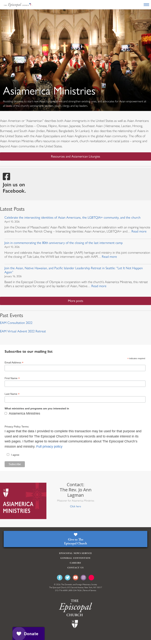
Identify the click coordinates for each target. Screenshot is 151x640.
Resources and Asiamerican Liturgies (75, 156)
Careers (75, 563)
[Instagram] (83, 577)
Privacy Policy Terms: (17, 426)
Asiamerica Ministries (24, 413)
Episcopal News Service (75, 553)
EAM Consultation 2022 (16, 323)
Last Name (12, 394)
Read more (139, 231)
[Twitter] (67, 577)
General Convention (75, 558)
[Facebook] (59, 577)
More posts (75, 301)
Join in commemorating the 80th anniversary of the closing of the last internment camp (63, 243)
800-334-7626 (75, 590)
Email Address (14, 362)
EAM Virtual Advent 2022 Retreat (23, 331)
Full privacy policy (49, 446)
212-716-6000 (61, 590)
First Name (12, 378)
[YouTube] (75, 577)
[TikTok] (91, 577)
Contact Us (75, 567)
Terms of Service (89, 590)
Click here (75, 506)
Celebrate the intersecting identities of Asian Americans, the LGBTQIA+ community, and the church (72, 217)
